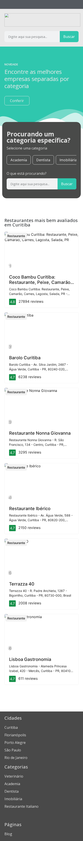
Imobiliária (68, 160)
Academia (18, 160)
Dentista (43, 160)
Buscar (69, 36)
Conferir (17, 100)
